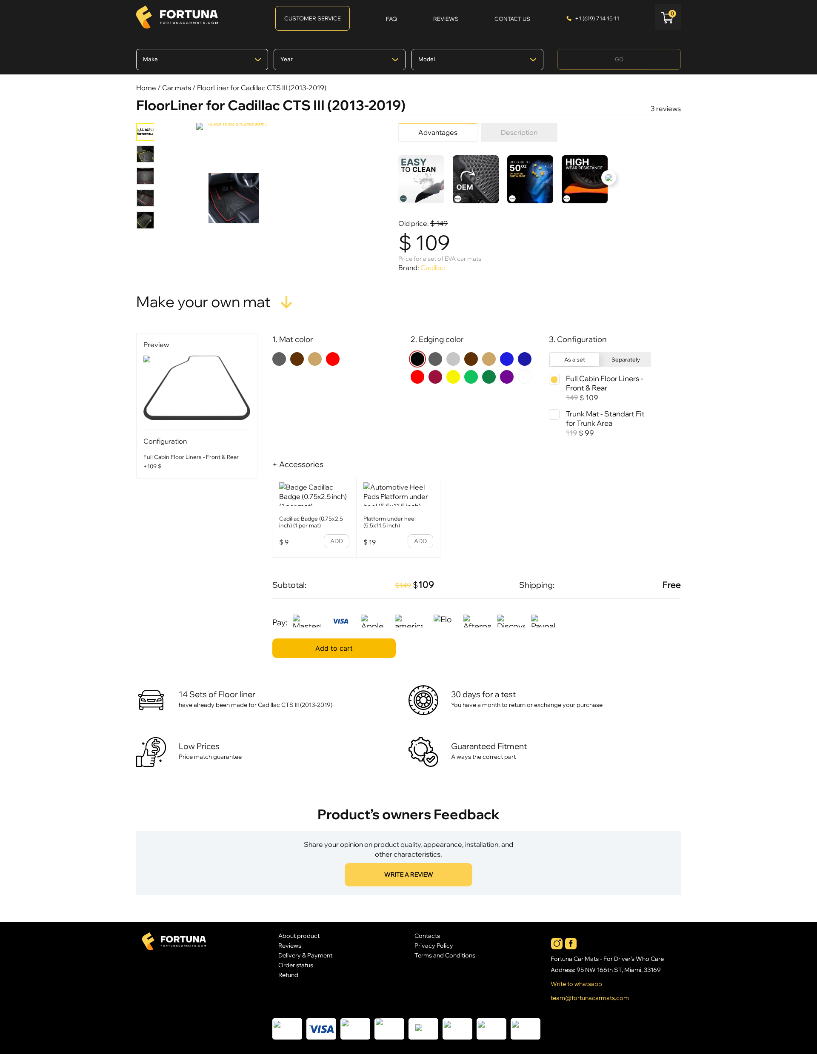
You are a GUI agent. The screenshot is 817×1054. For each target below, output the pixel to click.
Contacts (427, 935)
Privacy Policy (433, 945)
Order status (295, 965)
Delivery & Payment (305, 955)
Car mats (176, 87)
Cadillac (432, 267)
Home (146, 87)
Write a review (408, 874)
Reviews (289, 945)
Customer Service (312, 18)
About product (299, 935)
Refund (288, 974)
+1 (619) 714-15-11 (597, 18)
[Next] (608, 177)
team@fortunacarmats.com (590, 997)
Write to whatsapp (576, 983)
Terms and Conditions (444, 955)
